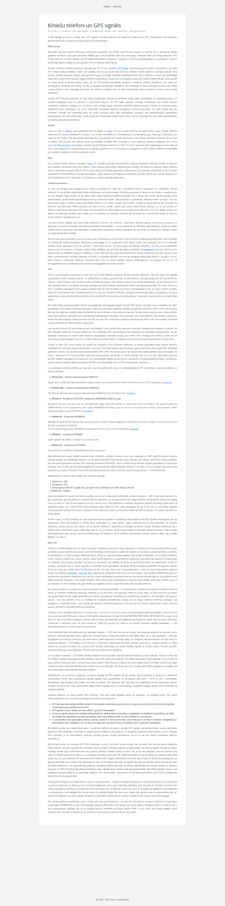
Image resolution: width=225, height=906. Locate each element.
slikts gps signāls (137, 31)
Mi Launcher (64, 145)
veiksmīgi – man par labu (79, 573)
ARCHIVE (117, 6)
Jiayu (90, 163)
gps (74, 31)
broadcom (66, 31)
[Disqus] (112, 861)
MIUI (109, 131)
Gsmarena (149, 249)
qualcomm (123, 31)
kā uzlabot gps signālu (100, 31)
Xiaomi (68, 131)
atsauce (167, 382)
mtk (114, 31)
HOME (107, 6)
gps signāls (83, 31)
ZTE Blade (123, 68)
